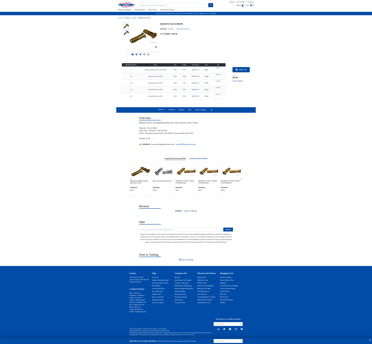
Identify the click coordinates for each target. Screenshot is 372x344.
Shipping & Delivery (158, 300)
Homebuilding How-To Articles (206, 297)
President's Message (181, 297)
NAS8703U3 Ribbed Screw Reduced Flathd (139, 182)
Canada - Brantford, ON (136, 309)
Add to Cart (242, 70)
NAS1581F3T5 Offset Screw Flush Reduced (185, 182)
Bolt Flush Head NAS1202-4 (162, 181)
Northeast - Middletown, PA (137, 302)
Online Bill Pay (156, 286)
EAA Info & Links (202, 283)
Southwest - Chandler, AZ (137, 295)
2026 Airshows (201, 277)
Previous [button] (131, 179)
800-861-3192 (145, 280)
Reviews (181, 110)
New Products (224, 297)
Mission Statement (180, 294)
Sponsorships (179, 300)
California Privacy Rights (135, 329)
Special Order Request (226, 300)
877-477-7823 (241, 2)
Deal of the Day (224, 291)
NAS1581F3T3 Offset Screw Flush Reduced (230, 182)
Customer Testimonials (182, 283)
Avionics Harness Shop (227, 280)
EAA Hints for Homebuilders (205, 286)
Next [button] (241, 179)
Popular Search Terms (203, 302)
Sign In (239, 5)
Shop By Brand (140, 10)
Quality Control (156, 294)
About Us (177, 277)
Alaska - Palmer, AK (134, 307)
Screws (134, 18)
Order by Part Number (167, 10)
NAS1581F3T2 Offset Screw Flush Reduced (207, 182)
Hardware (127, 18)
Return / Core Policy (158, 297)
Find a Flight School (203, 291)
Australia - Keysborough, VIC (137, 311)
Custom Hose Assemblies (228, 288)
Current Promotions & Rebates (229, 286)
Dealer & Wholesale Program (160, 280)
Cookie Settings (162, 329)
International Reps (180, 291)
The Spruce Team (180, 302)
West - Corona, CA (134, 293)
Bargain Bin (223, 283)
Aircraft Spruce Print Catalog (183, 280)
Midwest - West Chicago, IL (137, 300)
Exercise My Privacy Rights (150, 329)
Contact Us (251, 2)
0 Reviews (171, 29)
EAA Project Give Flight (204, 288)
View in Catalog (200, 110)
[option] (144, 36)
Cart (250, 5)
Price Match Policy (157, 291)
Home (120, 18)
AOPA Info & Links (202, 280)
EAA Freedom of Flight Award (183, 286)
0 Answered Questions (183, 29)
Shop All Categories (124, 10)
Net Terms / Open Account (160, 283)
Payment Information (158, 288)
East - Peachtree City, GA (136, 305)
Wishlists (231, 2)
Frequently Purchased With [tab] (175, 158)
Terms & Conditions (158, 302)
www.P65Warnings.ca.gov (186, 144)
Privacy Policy (166, 330)
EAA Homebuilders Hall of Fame (184, 288)
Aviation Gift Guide (225, 277)
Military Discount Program (205, 300)
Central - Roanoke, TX (135, 298)
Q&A (189, 110)
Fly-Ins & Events (202, 294)
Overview (171, 110)
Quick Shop (140, 191)
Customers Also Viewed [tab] (198, 158)
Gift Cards (223, 294)
